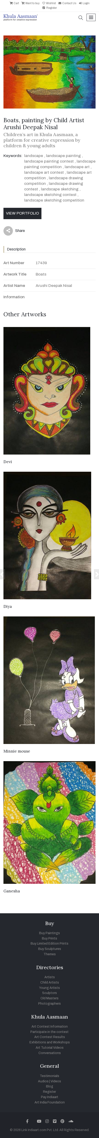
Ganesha (11, 891)
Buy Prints (49, 938)
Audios (43, 1081)
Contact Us (68, 3)
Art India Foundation (50, 1102)
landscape (33, 156)
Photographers (49, 1003)
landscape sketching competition (54, 200)
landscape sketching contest (50, 194)
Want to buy (32, 3)
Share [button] (16, 232)
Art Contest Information (50, 1026)
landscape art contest (44, 172)
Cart (16, 3)
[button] (81, 18)
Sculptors (49, 993)
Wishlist (50, 3)
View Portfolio (22, 213)
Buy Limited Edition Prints (49, 943)
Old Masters (49, 998)
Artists (49, 977)
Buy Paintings (49, 933)
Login (86, 3)
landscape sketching (60, 189)
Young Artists (49, 988)
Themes (50, 954)
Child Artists (49, 982)
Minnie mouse (16, 751)
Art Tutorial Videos (50, 1047)
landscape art (77, 167)
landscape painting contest (49, 161)
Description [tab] (16, 249)
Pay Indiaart (49, 1097)
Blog (49, 1086)
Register (51, 8)
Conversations (49, 1053)
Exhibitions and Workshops (49, 1042)
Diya (7, 606)
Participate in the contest (49, 1032)
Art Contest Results (49, 1037)
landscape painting (63, 156)
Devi (7, 461)
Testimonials (49, 1076)
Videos (56, 1081)
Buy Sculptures (49, 949)
